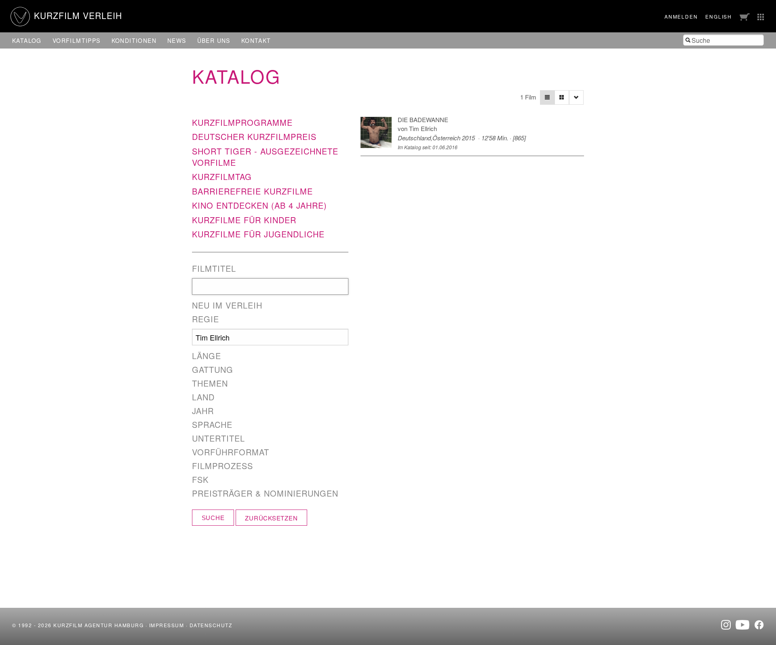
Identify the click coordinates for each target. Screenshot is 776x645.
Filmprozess (222, 466)
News (176, 40)
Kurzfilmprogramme (242, 122)
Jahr (203, 411)
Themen (210, 383)
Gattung (212, 370)
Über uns (213, 40)
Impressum (166, 625)
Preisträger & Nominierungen (265, 493)
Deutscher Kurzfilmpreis (254, 136)
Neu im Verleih (227, 305)
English (718, 16)
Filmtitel (214, 268)
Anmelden (681, 16)
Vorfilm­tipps (77, 40)
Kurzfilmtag (222, 176)
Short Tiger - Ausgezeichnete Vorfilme (265, 156)
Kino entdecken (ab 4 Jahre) (259, 205)
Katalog (27, 40)
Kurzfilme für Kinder (244, 220)
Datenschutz (211, 625)
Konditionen (134, 40)
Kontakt (256, 40)
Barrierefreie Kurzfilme (252, 191)
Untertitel (218, 438)
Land (203, 397)
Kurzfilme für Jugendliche (258, 234)
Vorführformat (230, 452)
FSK (200, 480)
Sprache (212, 425)
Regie (205, 319)
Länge (206, 356)
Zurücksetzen (271, 518)
